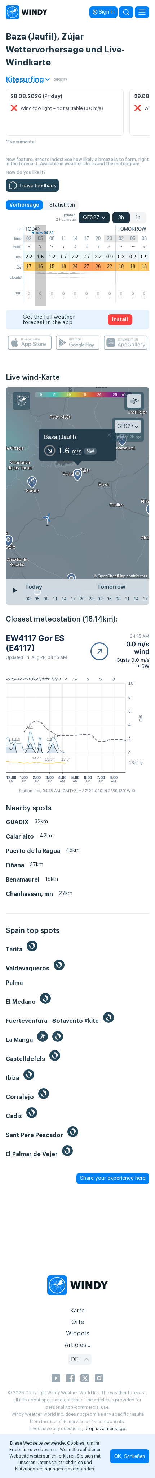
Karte (77, 1310)
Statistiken (62, 205)
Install (120, 319)
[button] (119, 651)
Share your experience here (113, 1178)
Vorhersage (24, 205)
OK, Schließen (129, 1456)
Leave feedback (37, 185)
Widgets (77, 1333)
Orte (77, 1322)
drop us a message (104, 1429)
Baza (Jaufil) (60, 437)
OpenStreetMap (111, 575)
